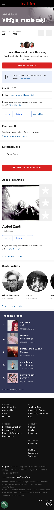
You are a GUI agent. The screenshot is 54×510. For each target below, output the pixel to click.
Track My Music (34, 407)
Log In (31, 430)
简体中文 (14, 472)
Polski (13, 469)
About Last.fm (9, 407)
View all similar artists (12, 306)
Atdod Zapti (11, 226)
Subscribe (32, 433)
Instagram (33, 453)
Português (23, 469)
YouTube (32, 456)
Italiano (42, 466)
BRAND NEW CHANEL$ (31, 348)
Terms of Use (44, 481)
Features (6, 416)
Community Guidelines (38, 413)
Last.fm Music (8, 487)
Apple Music (12, 154)
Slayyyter (24, 352)
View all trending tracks (13, 389)
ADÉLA (23, 325)
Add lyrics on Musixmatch (22, 95)
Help (30, 416)
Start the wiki (15, 105)
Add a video (25, 78)
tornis (7, 114)
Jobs (4, 413)
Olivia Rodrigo (26, 338)
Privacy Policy (8, 484)
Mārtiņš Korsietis (10, 295)
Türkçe (5, 472)
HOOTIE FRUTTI (27, 375)
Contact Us (7, 410)
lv (30, 238)
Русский (34, 469)
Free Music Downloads (12, 433)
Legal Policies (21, 484)
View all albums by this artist (15, 136)
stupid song (26, 362)
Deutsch (14, 466)
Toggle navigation (3, 3)
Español (23, 466)
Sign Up (31, 426)
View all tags (39, 114)
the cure (24, 335)
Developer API (8, 430)
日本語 (5, 469)
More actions (49, 33)
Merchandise (8, 436)
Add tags (29, 114)
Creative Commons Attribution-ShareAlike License (26, 492)
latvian (19, 114)
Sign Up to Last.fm (27, 65)
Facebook (32, 443)
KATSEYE (24, 378)
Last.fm (27, 3)
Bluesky (31, 449)
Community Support (37, 410)
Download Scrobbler (11, 426)
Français (33, 466)
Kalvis (29, 295)
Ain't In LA (25, 322)
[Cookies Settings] (4, 505)
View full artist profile (12, 256)
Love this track (41, 33)
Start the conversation (29, 168)
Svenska (43, 469)
